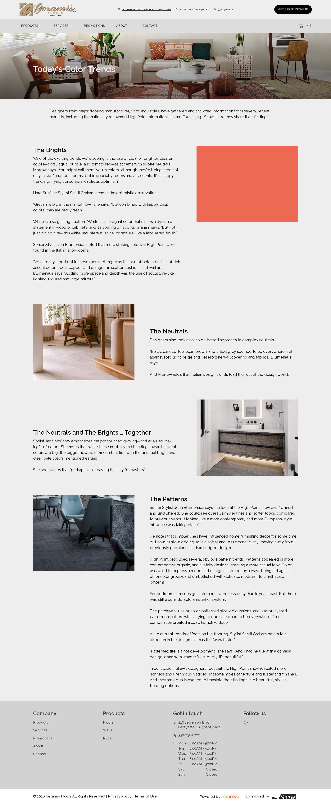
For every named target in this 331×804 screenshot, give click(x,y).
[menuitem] (31, 26)
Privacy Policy (120, 796)
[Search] (309, 25)
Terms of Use (145, 796)
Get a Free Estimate (293, 9)
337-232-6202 (225, 9)
